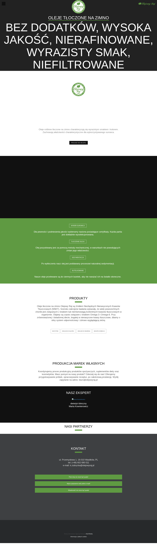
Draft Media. (89, 534)
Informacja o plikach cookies (78, 536)
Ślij (114, 499)
